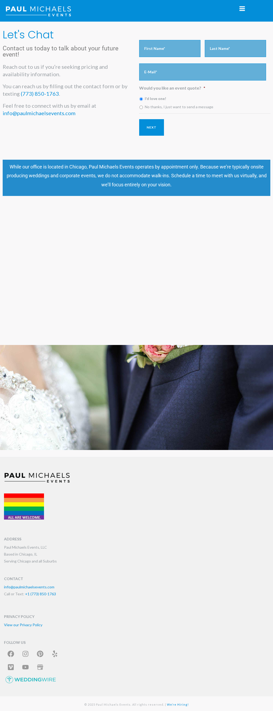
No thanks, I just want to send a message (179, 107)
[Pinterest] (40, 653)
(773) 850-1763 (40, 93)
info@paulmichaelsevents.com (39, 113)
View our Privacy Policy (23, 624)
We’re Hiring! (178, 704)
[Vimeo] (10, 667)
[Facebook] (10, 653)
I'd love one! (155, 98)
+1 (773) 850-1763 (40, 594)
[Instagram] (25, 653)
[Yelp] (54, 653)
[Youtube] (25, 667)
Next (151, 127)
